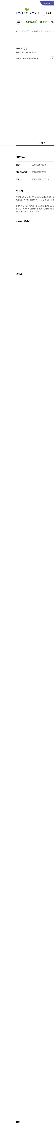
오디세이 (43, 22)
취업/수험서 (36, 31)
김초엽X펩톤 (31, 22)
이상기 (18, 49)
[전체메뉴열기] (18, 22)
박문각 (18, 52)
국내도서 (23, 31)
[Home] (17, 31)
